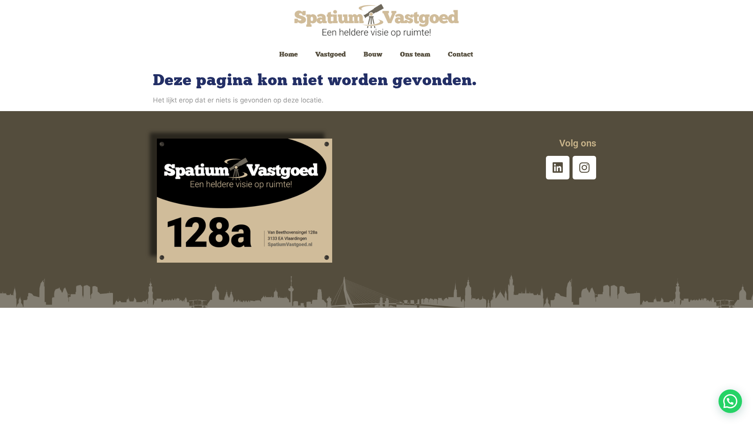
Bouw (373, 54)
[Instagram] (584, 167)
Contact (460, 54)
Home (288, 54)
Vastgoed (330, 54)
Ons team (415, 54)
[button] (730, 401)
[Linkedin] (557, 167)
